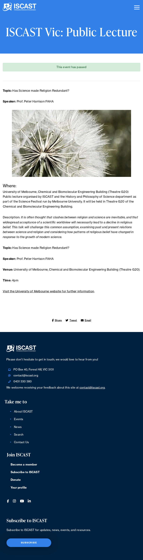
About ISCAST (23, 411)
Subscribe (29, 543)
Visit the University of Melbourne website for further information (48, 291)
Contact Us (21, 442)
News (18, 427)
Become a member (24, 464)
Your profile (19, 487)
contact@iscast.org (25, 375)
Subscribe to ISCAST (25, 472)
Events (18, 419)
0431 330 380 (22, 381)
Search (18, 434)
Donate (16, 480)
